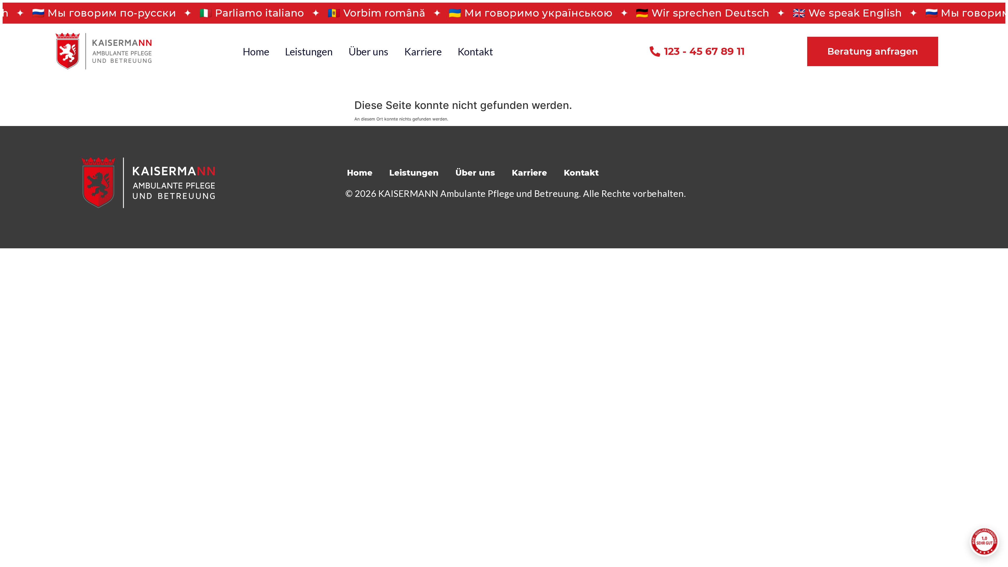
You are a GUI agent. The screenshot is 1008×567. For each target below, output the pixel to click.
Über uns (368, 51)
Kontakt (475, 51)
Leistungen (309, 51)
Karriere (423, 51)
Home (256, 51)
